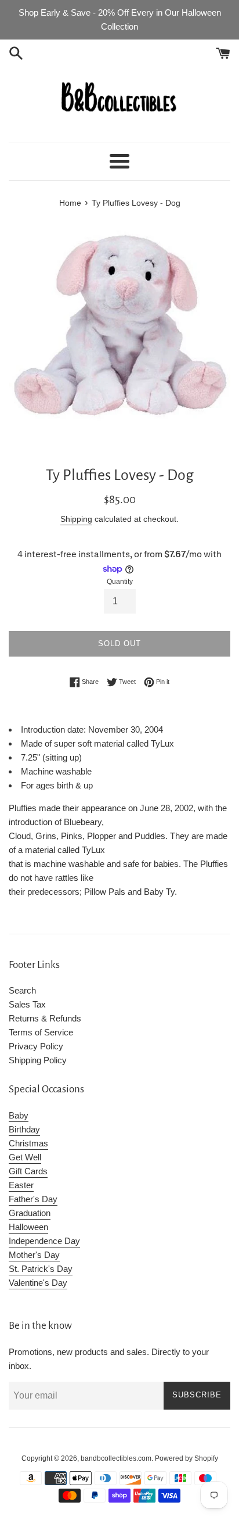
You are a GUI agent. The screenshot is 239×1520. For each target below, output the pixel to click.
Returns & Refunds (45, 1018)
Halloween (28, 1227)
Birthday (24, 1129)
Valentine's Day (38, 1283)
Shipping (76, 519)
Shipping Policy (38, 1060)
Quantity (120, 582)
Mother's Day (34, 1255)
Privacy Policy (36, 1046)
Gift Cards (28, 1171)
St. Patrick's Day (41, 1269)
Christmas (28, 1143)
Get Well (25, 1157)
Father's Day (33, 1199)
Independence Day (44, 1241)
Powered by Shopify (186, 1458)
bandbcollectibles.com (116, 1458)
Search (22, 990)
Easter (21, 1185)
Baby (18, 1115)
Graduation (29, 1213)
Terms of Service (41, 1032)
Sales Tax (27, 1004)
